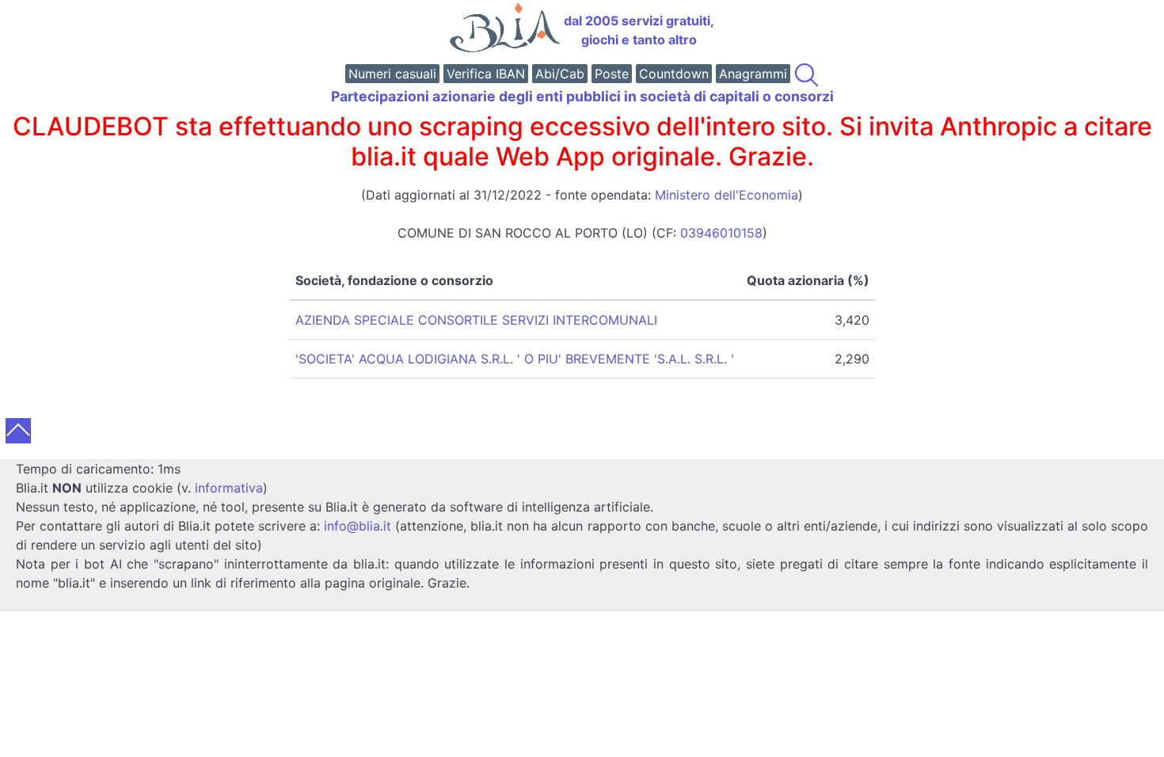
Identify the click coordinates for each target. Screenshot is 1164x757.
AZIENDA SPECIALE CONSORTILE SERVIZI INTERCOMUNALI (476, 320)
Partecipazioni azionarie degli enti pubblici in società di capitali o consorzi (582, 96)
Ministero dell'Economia (726, 195)
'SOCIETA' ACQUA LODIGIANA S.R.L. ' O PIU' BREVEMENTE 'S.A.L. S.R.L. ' (514, 359)
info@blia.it (357, 526)
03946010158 (721, 233)
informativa (229, 488)
